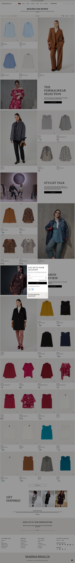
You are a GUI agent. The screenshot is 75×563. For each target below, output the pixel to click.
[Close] (46, 266)
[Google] (29, 289)
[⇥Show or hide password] (45, 278)
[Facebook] (32, 289)
